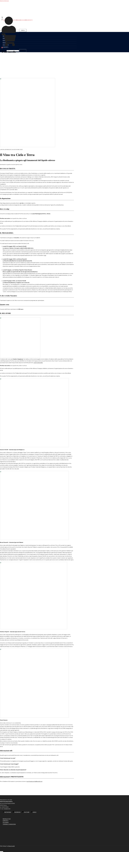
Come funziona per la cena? (7, 758)
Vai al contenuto (4, 0)
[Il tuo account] (9, 32)
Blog (19, 20)
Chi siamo (24, 20)
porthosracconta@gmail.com (34, 781)
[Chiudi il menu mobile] (0, 32)
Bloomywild (11, 846)
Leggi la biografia (38, 362)
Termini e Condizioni (9, 824)
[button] (37, 758)
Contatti (30, 20)
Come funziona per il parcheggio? (9, 764)
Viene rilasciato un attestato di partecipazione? (13, 769)
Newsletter (7, 819)
